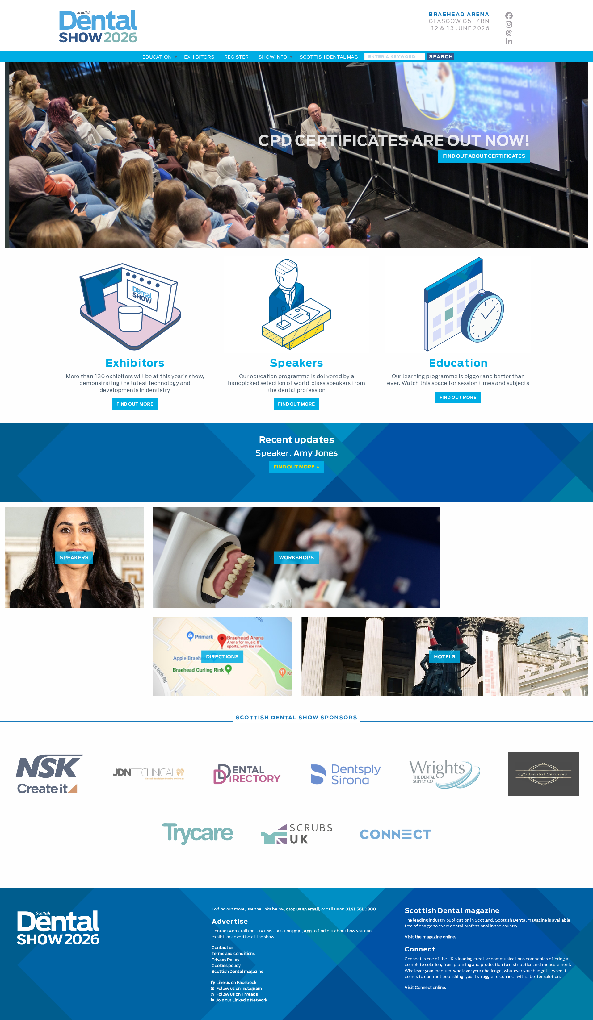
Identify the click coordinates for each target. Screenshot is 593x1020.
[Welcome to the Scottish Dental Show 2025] (103, 961)
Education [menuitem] (157, 57)
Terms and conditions (233, 953)
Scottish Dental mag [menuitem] (329, 57)
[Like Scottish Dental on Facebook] (509, 15)
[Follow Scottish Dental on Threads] (509, 33)
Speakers (74, 557)
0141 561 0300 (360, 909)
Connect (420, 949)
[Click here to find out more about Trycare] (198, 834)
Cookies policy (226, 965)
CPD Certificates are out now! (394, 140)
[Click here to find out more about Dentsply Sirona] (346, 774)
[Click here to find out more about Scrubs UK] (296, 834)
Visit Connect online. (425, 987)
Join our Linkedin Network (240, 1000)
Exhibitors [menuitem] (199, 57)
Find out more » (296, 466)
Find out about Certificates (484, 156)
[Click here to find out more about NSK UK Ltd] (49, 774)
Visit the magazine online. (430, 937)
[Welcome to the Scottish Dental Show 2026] (197, 28)
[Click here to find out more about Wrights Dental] (445, 774)
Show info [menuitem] (273, 57)
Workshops (296, 557)
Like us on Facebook (235, 982)
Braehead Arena (459, 14)
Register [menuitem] (236, 57)
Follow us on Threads (236, 994)
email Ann (301, 931)
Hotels (444, 656)
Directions (222, 656)
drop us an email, (303, 909)
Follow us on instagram (238, 988)
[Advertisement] (518, 550)
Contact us (222, 948)
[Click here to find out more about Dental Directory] (247, 774)
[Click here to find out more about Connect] (395, 834)
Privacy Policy (225, 960)
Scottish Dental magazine (237, 971)
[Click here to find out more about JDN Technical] (148, 774)
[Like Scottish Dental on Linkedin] (509, 41)
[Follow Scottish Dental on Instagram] (509, 24)
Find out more (135, 404)
